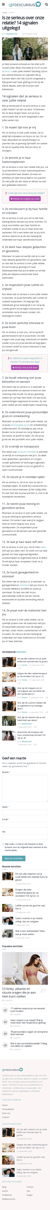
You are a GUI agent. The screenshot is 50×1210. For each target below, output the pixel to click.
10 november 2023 (29, 34)
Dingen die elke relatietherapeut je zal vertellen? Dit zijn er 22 (32, 675)
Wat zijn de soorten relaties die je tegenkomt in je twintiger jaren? (31, 705)
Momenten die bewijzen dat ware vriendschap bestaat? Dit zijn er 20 (31, 735)
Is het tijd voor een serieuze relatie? (26, 193)
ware (43, 547)
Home (4, 12)
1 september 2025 (24, 744)
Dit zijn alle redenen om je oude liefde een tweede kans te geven (32, 660)
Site (3, 831)
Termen (29, 1187)
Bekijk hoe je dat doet (26, 367)
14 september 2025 (36, 665)
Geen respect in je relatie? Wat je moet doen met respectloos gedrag (28, 1021)
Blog (4, 1187)
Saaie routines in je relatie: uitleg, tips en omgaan (29, 920)
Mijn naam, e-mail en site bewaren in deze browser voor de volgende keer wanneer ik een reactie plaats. (26, 847)
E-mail (6, 819)
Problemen (7, 1195)
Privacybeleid (8, 1109)
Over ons (6, 1113)
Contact (5, 1117)
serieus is (7, 71)
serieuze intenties (26, 451)
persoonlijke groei (20, 424)
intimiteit (24, 585)
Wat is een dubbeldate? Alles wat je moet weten (30, 932)
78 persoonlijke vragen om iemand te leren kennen (29, 1033)
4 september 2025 (36, 712)
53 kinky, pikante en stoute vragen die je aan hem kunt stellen (19, 992)
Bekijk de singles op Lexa (26, 198)
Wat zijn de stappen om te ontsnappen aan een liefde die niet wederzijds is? (31, 691)
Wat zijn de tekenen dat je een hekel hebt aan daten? (31, 719)
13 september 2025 (36, 680)
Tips (28, 1191)
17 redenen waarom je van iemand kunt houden (27, 1009)
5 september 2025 (36, 697)
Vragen (29, 1195)
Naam (6, 807)
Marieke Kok (12, 34)
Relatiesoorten (8, 1199)
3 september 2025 (24, 727)
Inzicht (11, 12)
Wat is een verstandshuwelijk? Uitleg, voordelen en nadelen (28, 1044)
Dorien (24, 665)
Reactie (6, 772)
